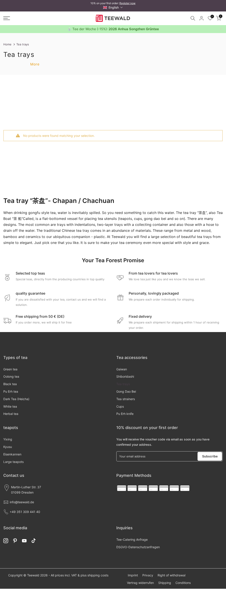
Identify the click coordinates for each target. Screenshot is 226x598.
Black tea (10, 384)
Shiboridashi (125, 376)
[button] (113, 7)
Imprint (133, 575)
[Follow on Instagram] (5, 541)
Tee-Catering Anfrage (132, 539)
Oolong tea (11, 376)
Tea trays (123, 384)
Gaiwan (121, 369)
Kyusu (7, 447)
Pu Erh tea (10, 391)
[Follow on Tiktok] (33, 541)
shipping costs (97, 575)
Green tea (10, 369)
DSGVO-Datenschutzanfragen (138, 547)
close (5, 28)
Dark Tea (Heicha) (16, 399)
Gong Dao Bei (126, 391)
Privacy (147, 575)
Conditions (183, 583)
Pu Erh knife (125, 414)
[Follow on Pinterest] (15, 541)
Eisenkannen (12, 454)
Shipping (164, 583)
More (34, 64)
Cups (120, 406)
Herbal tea (10, 414)
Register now (127, 3)
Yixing (7, 439)
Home (7, 44)
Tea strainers (125, 399)
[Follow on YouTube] (24, 541)
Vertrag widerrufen (140, 583)
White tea (10, 406)
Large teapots (13, 462)
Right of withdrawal (171, 575)
